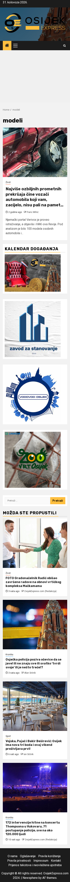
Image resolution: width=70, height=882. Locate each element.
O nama (12, 856)
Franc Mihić (32, 212)
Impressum (40, 860)
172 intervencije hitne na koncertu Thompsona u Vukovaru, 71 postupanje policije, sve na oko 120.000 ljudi (33, 828)
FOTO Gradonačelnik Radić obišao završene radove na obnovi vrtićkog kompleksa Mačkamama (33, 582)
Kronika (9, 654)
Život (8, 182)
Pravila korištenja (49, 856)
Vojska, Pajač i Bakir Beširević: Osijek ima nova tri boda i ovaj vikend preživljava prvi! (34, 745)
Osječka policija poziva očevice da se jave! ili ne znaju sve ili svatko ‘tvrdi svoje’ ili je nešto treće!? (33, 663)
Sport (8, 736)
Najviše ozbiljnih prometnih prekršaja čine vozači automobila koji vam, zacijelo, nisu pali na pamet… (34, 196)
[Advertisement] (35, 77)
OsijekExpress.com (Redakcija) (40, 591)
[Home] (7, 45)
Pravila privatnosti (19, 860)
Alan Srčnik (30, 673)
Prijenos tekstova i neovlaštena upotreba (35, 865)
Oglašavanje (28, 856)
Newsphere (30, 878)
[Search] (64, 45)
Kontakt (56, 860)
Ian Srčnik (28, 754)
